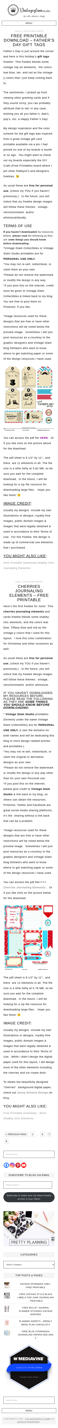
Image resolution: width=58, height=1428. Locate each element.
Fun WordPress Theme (38, 1419)
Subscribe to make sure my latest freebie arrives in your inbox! (29, 1197)
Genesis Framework (28, 1422)
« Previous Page (16, 1134)
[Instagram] (12, 1165)
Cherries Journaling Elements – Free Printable (29, 593)
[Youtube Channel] (23, 1165)
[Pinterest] (18, 1165)
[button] (29, 23)
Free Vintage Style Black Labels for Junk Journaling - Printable (35, 1297)
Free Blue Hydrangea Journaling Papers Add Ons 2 (35, 1334)
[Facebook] (6, 1165)
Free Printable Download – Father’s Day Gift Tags (29, 40)
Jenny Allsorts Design (32, 1092)
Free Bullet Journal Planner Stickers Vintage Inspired (35, 1311)
